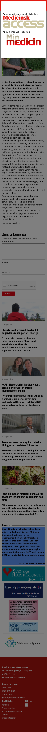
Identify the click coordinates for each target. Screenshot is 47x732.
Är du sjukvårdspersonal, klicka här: (20, 14)
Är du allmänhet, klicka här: (16, 31)
